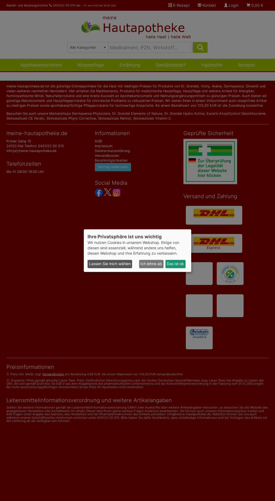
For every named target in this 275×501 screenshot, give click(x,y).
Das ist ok (175, 264)
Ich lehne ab (151, 264)
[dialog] (137, 250)
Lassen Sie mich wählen (110, 264)
